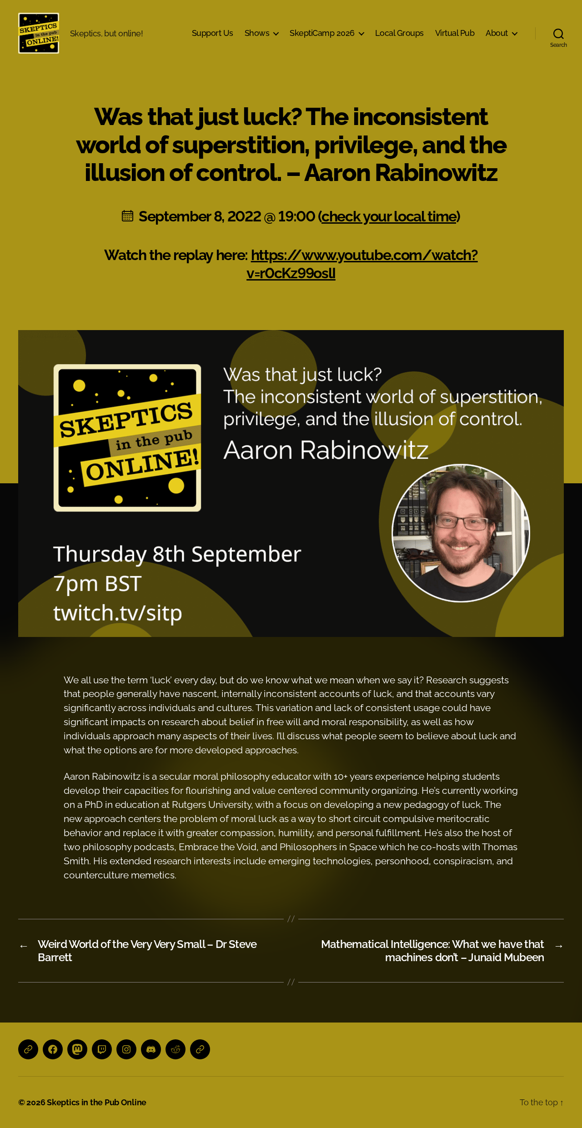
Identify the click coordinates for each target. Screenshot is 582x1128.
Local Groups (399, 33)
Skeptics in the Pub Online (96, 1102)
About (497, 33)
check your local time (388, 216)
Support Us (212, 33)
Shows (257, 33)
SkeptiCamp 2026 (322, 33)
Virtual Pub (455, 33)
